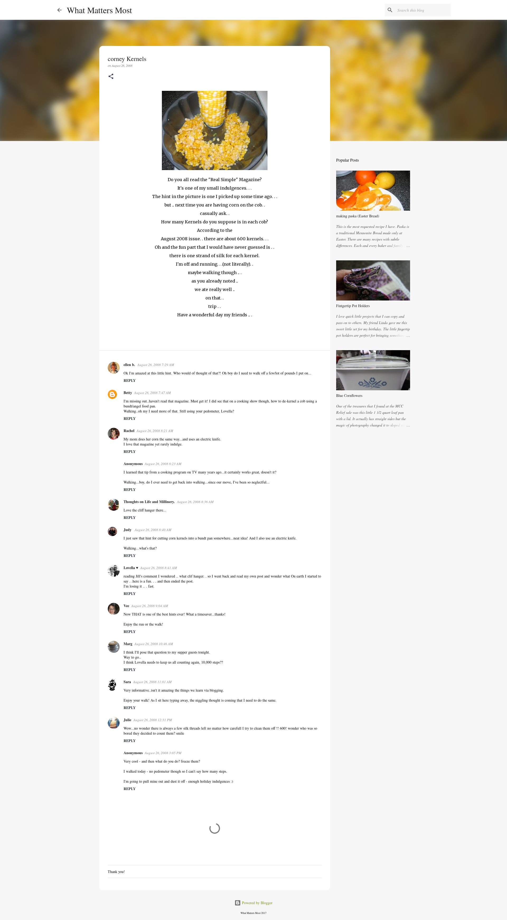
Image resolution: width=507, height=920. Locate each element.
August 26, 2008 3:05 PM (163, 752)
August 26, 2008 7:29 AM (155, 364)
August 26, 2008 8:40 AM (153, 529)
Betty (128, 392)
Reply (130, 380)
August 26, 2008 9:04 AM (149, 605)
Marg (128, 643)
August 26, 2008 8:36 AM (195, 501)
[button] (111, 76)
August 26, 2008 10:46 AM (153, 643)
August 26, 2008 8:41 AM (158, 567)
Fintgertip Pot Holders (353, 305)
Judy (128, 529)
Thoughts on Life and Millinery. (149, 501)
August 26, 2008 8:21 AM (155, 430)
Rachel (129, 430)
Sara (127, 681)
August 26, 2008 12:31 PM (152, 719)
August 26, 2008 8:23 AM (163, 463)
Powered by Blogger (257, 902)
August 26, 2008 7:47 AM (152, 392)
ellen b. (129, 364)
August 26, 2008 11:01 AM (152, 681)
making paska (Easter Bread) (357, 215)
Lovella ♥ (131, 567)
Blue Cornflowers (349, 395)
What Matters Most (99, 10)
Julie (127, 719)
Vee (126, 605)
